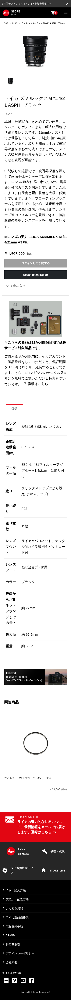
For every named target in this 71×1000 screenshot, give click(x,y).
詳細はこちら (38, 384)
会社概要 (11, 962)
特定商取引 (13, 944)
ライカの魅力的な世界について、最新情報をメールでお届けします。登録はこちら (41, 827)
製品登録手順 (14, 926)
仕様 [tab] (14, 408)
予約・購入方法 (16, 890)
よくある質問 (14, 908)
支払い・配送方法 (17, 899)
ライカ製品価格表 (17, 917)
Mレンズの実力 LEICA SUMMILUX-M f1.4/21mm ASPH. (35, 239)
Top (6, 23)
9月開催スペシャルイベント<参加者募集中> (26, 3)
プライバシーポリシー (20, 953)
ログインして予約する (35, 263)
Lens (14, 23)
